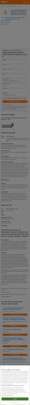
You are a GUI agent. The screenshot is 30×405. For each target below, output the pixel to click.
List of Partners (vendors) (7, 395)
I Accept (15, 399)
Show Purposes (15, 402)
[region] (15, 385)
